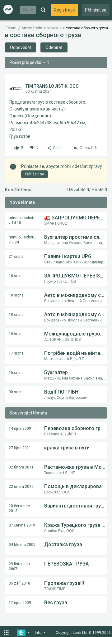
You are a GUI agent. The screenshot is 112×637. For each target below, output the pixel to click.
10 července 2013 (19, 508)
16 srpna (16, 372)
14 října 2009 (20, 428)
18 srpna (16, 276)
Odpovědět (20, 47)
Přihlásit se (95, 9)
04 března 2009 (22, 544)
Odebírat (54, 47)
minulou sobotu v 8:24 (22, 239)
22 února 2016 (21, 486)
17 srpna (16, 353)
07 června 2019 (22, 525)
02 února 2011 (21, 467)
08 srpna (16, 392)
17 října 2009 (20, 602)
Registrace (64, 9)
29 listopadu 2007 (19, 566)
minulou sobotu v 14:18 (22, 220)
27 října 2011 (20, 448)
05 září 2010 (19, 583)
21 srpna (16, 256)
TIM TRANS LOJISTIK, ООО (52, 86)
